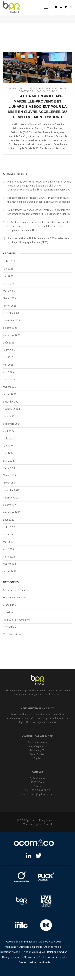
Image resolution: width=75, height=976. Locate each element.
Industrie (8, 612)
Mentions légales (32, 824)
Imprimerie (44, 962)
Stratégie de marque (30, 946)
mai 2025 (8, 364)
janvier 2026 (9, 305)
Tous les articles (12, 634)
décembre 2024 (11, 401)
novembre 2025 (11, 320)
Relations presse (10, 951)
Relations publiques (33, 951)
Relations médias (57, 951)
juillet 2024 (9, 438)
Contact (47, 824)
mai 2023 (8, 542)
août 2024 (8, 431)
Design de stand (11, 957)
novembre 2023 (11, 497)
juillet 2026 (9, 261)
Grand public (9, 605)
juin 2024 (8, 446)
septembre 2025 (11, 335)
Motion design (27, 962)
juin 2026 (8, 268)
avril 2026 (8, 283)
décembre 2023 (11, 490)
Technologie (9, 627)
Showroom (29, 957)
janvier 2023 (9, 571)
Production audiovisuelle (53, 957)
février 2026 (9, 298)
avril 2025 (8, 372)
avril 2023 (8, 549)
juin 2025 (8, 357)
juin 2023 (8, 534)
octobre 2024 (10, 416)
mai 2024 (8, 453)
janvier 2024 (9, 483)
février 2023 (9, 564)
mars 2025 (9, 379)
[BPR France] (11, 7)
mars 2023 (9, 556)
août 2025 (8, 342)
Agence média (52, 946)
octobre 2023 (10, 505)
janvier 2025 (9, 394)
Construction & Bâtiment (16, 590)
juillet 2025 (9, 350)
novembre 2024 (11, 409)
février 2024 (9, 475)
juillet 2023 (9, 527)
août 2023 (8, 519)
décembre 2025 (11, 313)
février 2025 (9, 387)
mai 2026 (8, 276)
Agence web (46, 941)
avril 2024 (8, 460)
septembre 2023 (11, 512)
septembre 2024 (11, 423)
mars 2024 (9, 468)
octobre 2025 (10, 328)
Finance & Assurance (14, 597)
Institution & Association (43, 88)
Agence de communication (21, 941)
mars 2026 (9, 291)
